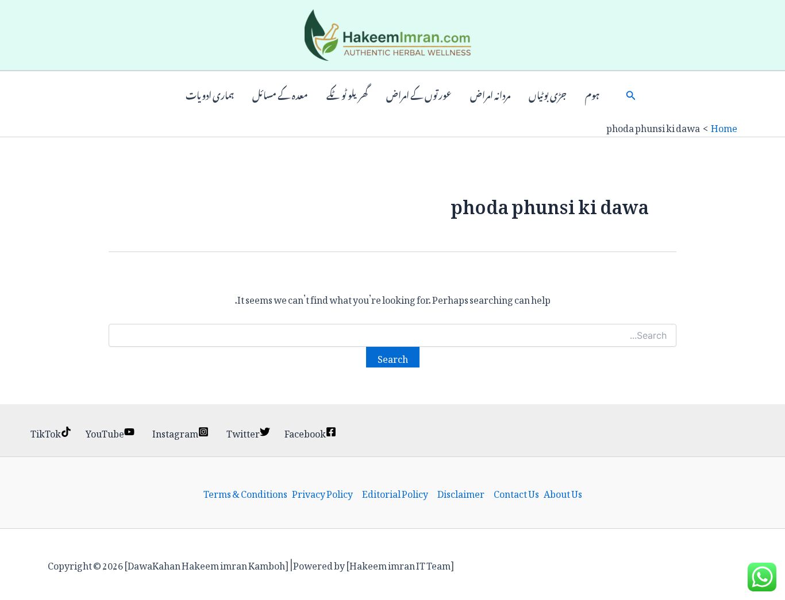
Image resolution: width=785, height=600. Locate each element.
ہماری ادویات (210, 94)
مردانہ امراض (490, 94)
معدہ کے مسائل (280, 94)
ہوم (592, 94)
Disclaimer (460, 492)
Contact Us (516, 492)
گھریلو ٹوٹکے (347, 94)
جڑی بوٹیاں (548, 94)
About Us (563, 492)
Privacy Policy (322, 492)
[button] (631, 94)
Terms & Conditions (245, 492)
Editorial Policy (395, 492)
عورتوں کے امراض (419, 94)
